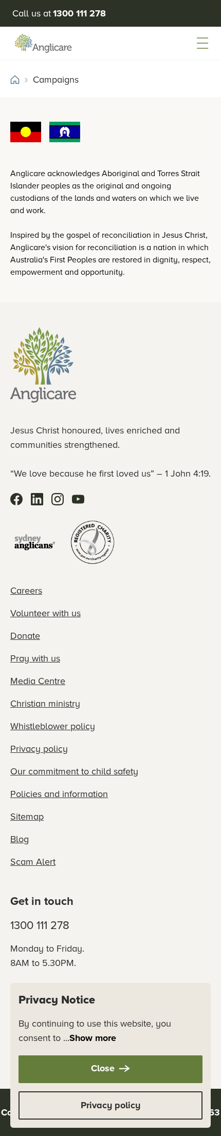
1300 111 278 (39, 925)
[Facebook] (16, 499)
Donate (25, 635)
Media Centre (37, 680)
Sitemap (27, 816)
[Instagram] (57, 499)
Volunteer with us (45, 613)
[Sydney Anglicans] (35, 542)
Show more (92, 1038)
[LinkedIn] (37, 499)
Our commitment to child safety (74, 771)
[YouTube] (78, 499)
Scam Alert (33, 861)
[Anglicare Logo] (43, 43)
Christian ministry (45, 703)
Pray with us (35, 658)
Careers (26, 590)
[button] (202, 43)
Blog (19, 838)
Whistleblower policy (52, 726)
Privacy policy (39, 748)
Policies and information (59, 793)
